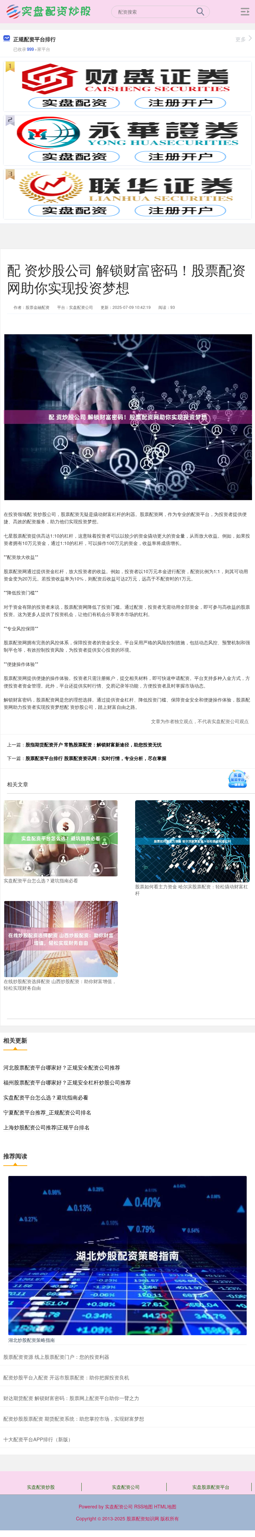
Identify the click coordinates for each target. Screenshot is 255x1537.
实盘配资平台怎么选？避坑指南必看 (45, 1097)
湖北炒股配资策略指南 (31, 1340)
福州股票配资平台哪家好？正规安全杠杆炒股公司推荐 (67, 1082)
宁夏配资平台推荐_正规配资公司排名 (47, 1112)
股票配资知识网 (143, 1518)
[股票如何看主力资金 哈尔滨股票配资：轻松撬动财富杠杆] (192, 840)
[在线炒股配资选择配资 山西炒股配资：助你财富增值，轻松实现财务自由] (61, 938)
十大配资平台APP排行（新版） (38, 1439)
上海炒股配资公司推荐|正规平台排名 (46, 1127)
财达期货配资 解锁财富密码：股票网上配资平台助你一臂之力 (71, 1397)
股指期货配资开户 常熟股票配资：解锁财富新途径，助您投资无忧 (94, 744)
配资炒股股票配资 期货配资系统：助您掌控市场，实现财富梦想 (73, 1418)
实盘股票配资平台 (210, 1486)
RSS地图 (143, 1506)
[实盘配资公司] (48, 11)
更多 (240, 39)
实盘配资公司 (126, 1486)
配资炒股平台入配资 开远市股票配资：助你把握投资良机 (66, 1377)
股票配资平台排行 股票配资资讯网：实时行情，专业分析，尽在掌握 (96, 758)
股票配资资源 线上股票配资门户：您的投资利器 (56, 1356)
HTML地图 (165, 1506)
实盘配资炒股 (41, 1486)
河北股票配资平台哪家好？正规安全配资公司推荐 (61, 1067)
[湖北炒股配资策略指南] (127, 1254)
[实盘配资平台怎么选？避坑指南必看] (61, 837)
